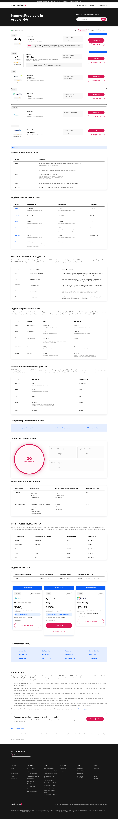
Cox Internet (30, 778)
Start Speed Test (29, 459)
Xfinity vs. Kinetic (92, 428)
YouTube (96, 776)
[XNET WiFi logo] (17, 115)
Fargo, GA (68, 651)
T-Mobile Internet (32, 773)
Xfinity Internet (31, 786)
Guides (62, 771)
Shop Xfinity (59, 625)
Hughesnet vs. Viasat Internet (29, 428)
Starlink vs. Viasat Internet (62, 428)
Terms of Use (80, 771)
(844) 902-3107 (97, 134)
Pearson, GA (23, 658)
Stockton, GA (46, 658)
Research (63, 768)
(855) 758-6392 (97, 116)
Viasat (16, 242)
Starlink (17, 228)
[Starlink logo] (17, 58)
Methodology (81, 709)
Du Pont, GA (46, 651)
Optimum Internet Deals (50, 794)
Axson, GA (22, 651)
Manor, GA (45, 654)
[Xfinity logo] (17, 39)
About (12, 768)
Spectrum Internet (32, 771)
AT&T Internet (31, 768)
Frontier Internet (31, 781)
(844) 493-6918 (97, 62)
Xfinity (16, 221)
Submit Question (95, 719)
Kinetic (16, 208)
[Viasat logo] (17, 76)
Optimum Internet (32, 791)
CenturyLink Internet (33, 776)
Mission (13, 771)
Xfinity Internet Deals (49, 788)
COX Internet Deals (49, 780)
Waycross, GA (93, 658)
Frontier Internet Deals (50, 783)
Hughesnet (18, 215)
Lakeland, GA (23, 654)
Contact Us (14, 778)
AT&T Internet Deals (49, 768)
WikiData (96, 778)
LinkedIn (96, 771)
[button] (81, 5)
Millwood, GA (69, 654)
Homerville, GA (94, 651)
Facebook (96, 768)
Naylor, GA (92, 654)
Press (12, 776)
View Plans (96, 40)
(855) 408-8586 (97, 98)
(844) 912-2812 (97, 80)
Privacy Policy (80, 768)
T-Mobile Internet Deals (50, 773)
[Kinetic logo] (17, 94)
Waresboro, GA (70, 658)
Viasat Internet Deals (49, 785)
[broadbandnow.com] (18, 5)
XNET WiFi (17, 235)
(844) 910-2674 (97, 44)
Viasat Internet (31, 783)
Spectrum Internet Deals (50, 771)
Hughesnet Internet (32, 789)
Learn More (78, 1)
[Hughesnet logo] (17, 130)
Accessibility (80, 773)
